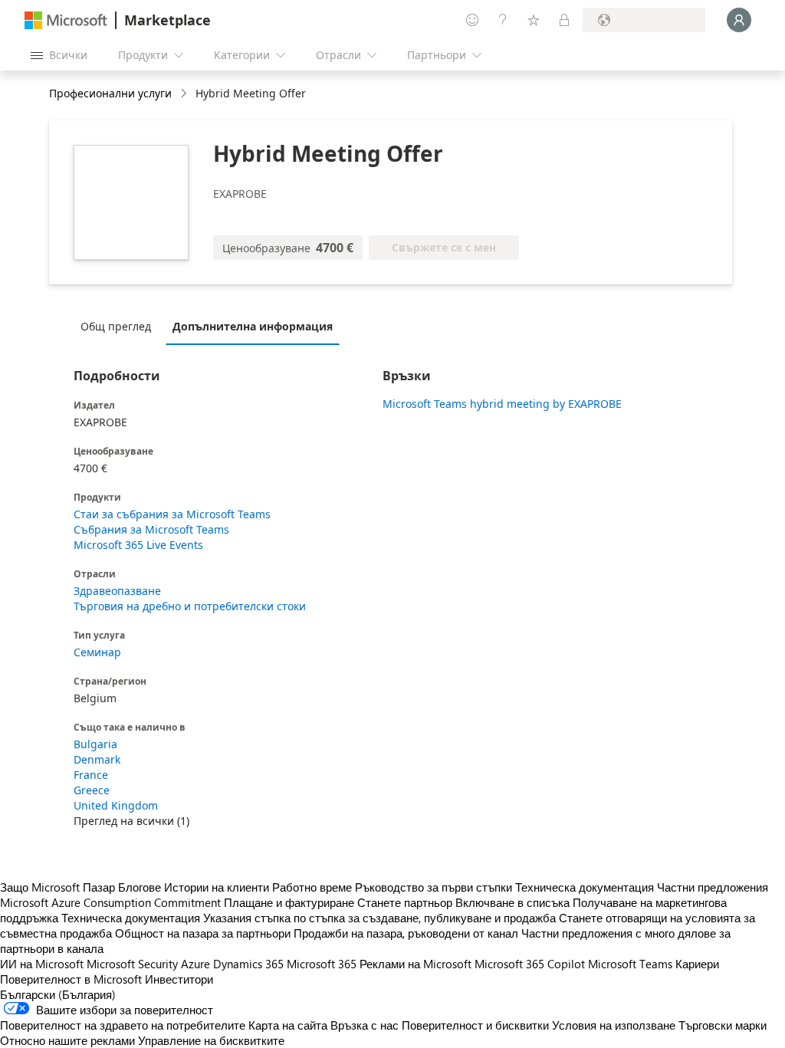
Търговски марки (722, 1025)
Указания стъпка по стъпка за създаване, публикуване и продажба (379, 917)
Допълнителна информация (252, 326)
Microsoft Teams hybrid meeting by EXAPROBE (502, 403)
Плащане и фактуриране (289, 902)
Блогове (139, 887)
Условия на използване (613, 1025)
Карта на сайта (287, 1025)
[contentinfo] (185, 94)
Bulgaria (95, 744)
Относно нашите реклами (67, 1040)
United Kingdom (116, 805)
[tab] (120, 326)
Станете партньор (404, 902)
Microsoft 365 (321, 963)
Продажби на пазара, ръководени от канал (406, 933)
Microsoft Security (132, 963)
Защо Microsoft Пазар (57, 887)
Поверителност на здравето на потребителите (122, 1025)
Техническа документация (584, 887)
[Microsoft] (66, 20)
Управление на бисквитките (211, 1040)
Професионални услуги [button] (110, 93)
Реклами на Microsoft (415, 963)
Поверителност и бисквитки (475, 1025)
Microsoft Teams (630, 963)
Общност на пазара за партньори (203, 933)
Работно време (312, 887)
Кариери (697, 963)
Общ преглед (115, 326)
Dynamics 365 (248, 963)
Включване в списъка (512, 902)
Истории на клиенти (216, 887)
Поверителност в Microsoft (71, 979)
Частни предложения (712, 887)
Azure (195, 963)
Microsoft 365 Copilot (530, 963)
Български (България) (58, 994)
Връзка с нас (364, 1025)
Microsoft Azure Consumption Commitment (112, 902)
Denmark (97, 759)
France (91, 774)
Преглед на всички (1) (131, 820)
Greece (92, 790)
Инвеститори (179, 979)
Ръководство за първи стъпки (433, 887)
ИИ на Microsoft (42, 963)
